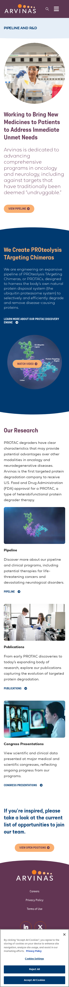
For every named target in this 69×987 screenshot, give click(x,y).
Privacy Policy (35, 900)
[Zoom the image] (20, 6)
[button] (47, 9)
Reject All (34, 969)
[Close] (64, 934)
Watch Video (25, 364)
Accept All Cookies (34, 980)
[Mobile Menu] (56, 9)
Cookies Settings (34, 959)
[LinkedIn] (25, 927)
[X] (40, 927)
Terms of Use (34, 909)
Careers (34, 891)
